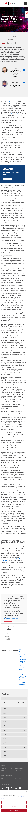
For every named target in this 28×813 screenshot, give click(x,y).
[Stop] (4, 43)
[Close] (26, 791)
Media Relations (17, 770)
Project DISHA (17, 782)
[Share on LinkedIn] (8, 43)
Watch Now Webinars (18, 772)
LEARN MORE (7, 179)
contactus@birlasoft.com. (11, 618)
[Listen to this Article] (1, 43)
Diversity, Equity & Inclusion (7, 775)
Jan (4, 702)
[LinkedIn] (24, 70)
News (2, 778)
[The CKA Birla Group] (13, 3)
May (23, 702)
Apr (19, 702)
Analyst (2, 770)
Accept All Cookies (14, 810)
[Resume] (3, 43)
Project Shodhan (18, 778)
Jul (9, 705)
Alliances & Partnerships (6, 768)
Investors (16, 773)
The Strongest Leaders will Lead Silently (22, 661)
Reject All (14, 806)
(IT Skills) (19, 780)
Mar (14, 702)
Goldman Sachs (15, 114)
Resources (3, 780)
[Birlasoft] (5, 3)
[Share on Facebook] (15, 43)
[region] (14, 801)
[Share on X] (12, 43)
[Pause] (2, 43)
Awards (2, 772)
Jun (4, 705)
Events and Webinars (18, 768)
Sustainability (4, 782)
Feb (9, 702)
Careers (2, 773)
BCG (9, 102)
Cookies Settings (14, 802)
